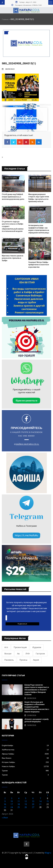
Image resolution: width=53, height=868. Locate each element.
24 (11, 807)
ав (18, 653)
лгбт (27, 653)
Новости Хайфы (25, 766)
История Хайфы (25, 762)
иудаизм (36, 647)
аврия (36, 660)
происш (23, 660)
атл (6, 647)
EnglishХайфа (25, 745)
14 (40, 801)
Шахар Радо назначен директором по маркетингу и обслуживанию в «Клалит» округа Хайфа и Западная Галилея (36, 690)
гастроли (40, 653)
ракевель (9, 660)
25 (19, 807)
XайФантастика (25, 750)
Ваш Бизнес (25, 758)
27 (33, 807)
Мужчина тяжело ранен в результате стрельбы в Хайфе (12, 258)
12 (26, 801)
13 (33, 801)
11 (19, 801)
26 (26, 807)
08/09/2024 (9, 69)
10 (11, 801)
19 (26, 804)
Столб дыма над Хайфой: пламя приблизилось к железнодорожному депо (13, 196)
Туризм (25, 771)
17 (11, 804)
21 (40, 804)
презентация (20, 647)
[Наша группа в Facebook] (26, 844)
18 (19, 804)
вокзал (7, 653)
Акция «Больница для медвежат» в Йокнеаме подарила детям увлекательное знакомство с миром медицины (36, 707)
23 (5, 807)
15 (47, 801)
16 (5, 804)
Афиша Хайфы (25, 754)
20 (33, 804)
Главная (5, 19)
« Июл (5, 817)
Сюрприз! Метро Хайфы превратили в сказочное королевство (38, 264)
